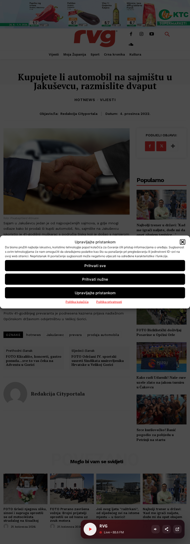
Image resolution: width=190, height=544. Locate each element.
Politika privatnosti (109, 302)
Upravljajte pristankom (95, 292)
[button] (182, 241)
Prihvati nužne (95, 279)
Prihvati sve (95, 265)
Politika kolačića (77, 302)
